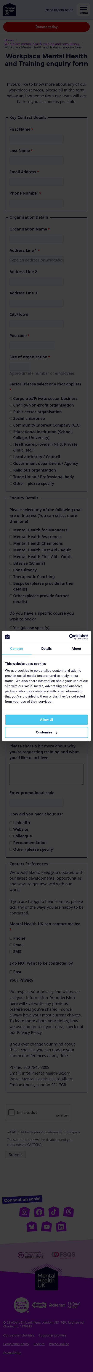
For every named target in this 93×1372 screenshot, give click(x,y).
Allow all (46, 719)
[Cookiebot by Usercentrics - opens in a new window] (69, 637)
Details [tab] (46, 648)
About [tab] (76, 648)
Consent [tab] (16, 648)
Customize (44, 732)
